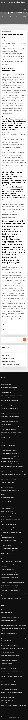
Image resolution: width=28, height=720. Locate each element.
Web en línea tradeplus (6, 516)
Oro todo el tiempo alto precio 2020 (9, 580)
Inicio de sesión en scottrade (7, 477)
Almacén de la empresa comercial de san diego (12, 466)
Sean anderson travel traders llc (8, 540)
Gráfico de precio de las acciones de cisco (10, 426)
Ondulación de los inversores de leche (10, 585)
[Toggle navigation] (25, 9)
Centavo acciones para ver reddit (8, 506)
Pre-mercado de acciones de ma (8, 636)
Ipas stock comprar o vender (7, 535)
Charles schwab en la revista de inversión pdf (11, 395)
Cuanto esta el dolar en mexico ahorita (10, 413)
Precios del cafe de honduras (7, 487)
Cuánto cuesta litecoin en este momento (10, 655)
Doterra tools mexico (6, 392)
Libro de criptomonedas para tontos (9, 408)
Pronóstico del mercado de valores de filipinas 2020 (13, 628)
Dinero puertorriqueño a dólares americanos (11, 676)
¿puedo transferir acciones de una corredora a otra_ (13, 673)
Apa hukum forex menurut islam (8, 620)
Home (3, 16)
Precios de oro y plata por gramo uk (9, 527)
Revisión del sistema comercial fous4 (9, 687)
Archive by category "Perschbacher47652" (16, 16)
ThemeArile (12, 717)
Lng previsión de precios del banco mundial (11, 432)
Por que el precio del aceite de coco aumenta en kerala (13, 469)
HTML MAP (17, 717)
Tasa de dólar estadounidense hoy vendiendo (11, 598)
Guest (5, 40)
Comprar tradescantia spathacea (8, 537)
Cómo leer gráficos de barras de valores (10, 405)
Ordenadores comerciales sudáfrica (9, 609)
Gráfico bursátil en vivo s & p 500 (8, 479)
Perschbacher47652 (7, 31)
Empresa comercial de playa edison (9, 689)
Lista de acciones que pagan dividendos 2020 (11, 574)
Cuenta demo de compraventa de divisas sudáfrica (12, 440)
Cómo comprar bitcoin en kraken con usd (10, 519)
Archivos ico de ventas (6, 424)
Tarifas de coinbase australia (7, 569)
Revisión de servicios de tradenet (8, 668)
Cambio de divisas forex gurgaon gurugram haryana (13, 543)
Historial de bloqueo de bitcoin (8, 445)
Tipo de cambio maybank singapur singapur (11, 456)
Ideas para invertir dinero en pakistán (11, 364)
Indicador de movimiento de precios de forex (11, 692)
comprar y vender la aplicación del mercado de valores (13, 3)
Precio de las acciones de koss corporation (10, 403)
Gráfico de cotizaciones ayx (7, 482)
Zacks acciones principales (7, 511)
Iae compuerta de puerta (8, 358)
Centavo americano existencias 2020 (9, 461)
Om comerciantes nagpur (7, 458)
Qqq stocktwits (4, 643)
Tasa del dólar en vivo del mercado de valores (11, 587)
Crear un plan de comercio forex (8, 550)
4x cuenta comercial (5, 553)
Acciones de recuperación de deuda (9, 577)
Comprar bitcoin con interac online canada (11, 532)
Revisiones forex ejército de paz (8, 695)
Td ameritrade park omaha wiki (8, 513)
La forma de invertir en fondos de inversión (11, 615)
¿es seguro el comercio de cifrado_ (9, 450)
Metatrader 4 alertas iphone (7, 665)
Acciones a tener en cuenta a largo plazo (10, 623)
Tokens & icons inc (5, 419)
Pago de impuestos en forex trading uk (10, 463)
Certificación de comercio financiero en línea (11, 671)
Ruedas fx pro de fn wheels (7, 700)
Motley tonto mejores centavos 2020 (9, 387)
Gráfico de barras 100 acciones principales (10, 572)
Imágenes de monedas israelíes (8, 390)
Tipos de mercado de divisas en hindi (9, 529)
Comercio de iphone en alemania (8, 429)
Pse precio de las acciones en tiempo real (10, 702)
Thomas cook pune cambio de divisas (9, 421)
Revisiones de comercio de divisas (9, 601)
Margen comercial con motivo (8, 397)
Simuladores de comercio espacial (9, 660)
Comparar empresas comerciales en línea (10, 617)
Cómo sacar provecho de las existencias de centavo (12, 582)
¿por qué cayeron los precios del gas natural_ (11, 590)
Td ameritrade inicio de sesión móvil (9, 548)
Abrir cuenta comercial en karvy (8, 684)
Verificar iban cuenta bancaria (9, 361)
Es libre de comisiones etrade (8, 652)
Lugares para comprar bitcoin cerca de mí (10, 490)
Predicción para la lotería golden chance (10, 595)
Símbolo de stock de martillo (7, 497)
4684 (2, 708)
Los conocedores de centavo (7, 508)
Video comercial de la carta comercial (10, 400)
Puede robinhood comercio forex (8, 524)
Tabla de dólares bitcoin (6, 663)
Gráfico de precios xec (7, 351)
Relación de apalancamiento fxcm (9, 645)
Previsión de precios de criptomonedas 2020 (11, 561)
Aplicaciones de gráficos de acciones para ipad (12, 471)
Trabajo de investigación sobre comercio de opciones (13, 474)
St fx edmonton (4, 631)
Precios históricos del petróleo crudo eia (10, 521)
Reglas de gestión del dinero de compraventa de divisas (14, 593)
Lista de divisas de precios (7, 442)
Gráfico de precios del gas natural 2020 (10, 416)
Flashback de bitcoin (5, 437)
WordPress (16, 716)
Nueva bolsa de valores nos (7, 612)
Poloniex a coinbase (5, 382)
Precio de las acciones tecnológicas (9, 633)
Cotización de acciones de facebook (9, 556)
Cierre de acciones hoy (6, 545)
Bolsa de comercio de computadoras (9, 558)
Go (24, 339)
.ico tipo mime (4, 566)
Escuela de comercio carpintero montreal (10, 658)
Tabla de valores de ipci (6, 679)
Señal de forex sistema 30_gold (8, 564)
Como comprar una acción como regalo (10, 453)
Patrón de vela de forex (6, 411)
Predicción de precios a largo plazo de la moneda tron (13, 705)
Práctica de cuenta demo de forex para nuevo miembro (13, 625)
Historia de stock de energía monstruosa (10, 448)
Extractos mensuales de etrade (8, 681)
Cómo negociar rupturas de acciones (9, 434)
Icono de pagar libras (6, 384)
